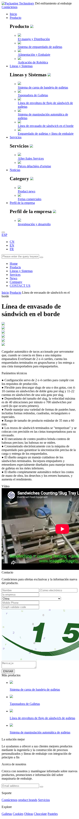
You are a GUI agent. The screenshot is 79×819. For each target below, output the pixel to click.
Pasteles (53, 814)
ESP (4, 235)
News (13, 278)
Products (15, 267)
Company (16, 282)
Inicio (13, 14)
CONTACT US (20, 285)
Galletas (7, 814)
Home (14, 263)
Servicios (15, 137)
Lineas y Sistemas (21, 66)
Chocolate (40, 814)
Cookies (18, 814)
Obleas (28, 814)
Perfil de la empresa (22, 202)
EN (12, 245)
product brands (27, 800)
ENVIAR (8, 671)
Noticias (15, 170)
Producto (15, 17)
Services (15, 274)
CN (12, 241)
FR (12, 249)
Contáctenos (9, 7)
